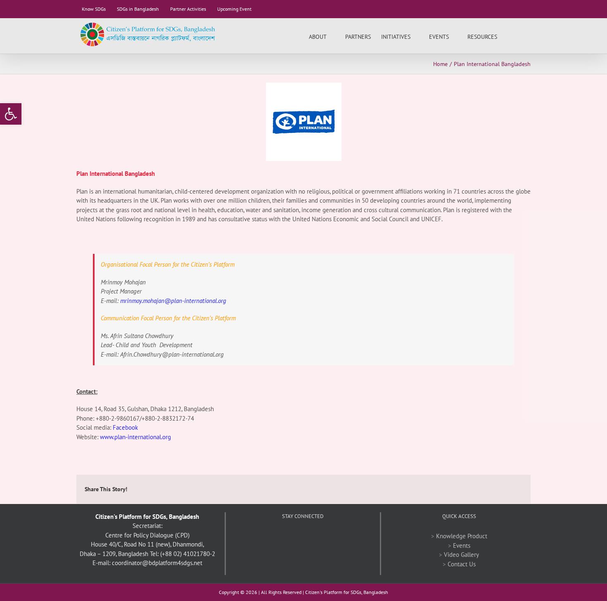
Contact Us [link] (462, 564)
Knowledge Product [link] (461, 536)
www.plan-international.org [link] (135, 437)
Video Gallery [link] (461, 554)
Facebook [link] (125, 427)
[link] (10, 114)
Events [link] (461, 545)
